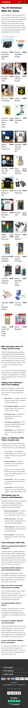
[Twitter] (15, 693)
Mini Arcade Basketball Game (4, 78)
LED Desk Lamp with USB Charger (18, 259)
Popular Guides (8, 674)
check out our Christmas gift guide (11, 30)
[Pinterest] (19, 693)
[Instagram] (12, 693)
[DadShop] (7, 2)
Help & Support (8, 667)
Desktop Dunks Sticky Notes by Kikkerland (5, 259)
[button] (3, 40)
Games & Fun (8, 469)
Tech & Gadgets (9, 451)
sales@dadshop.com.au (9, 684)
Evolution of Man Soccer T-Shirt (5, 193)
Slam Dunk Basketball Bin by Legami (18, 54)
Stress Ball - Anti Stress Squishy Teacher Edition (4, 122)
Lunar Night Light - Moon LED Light (4, 171)
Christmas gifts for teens (16, 352)
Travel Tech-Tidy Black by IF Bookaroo (4, 281)
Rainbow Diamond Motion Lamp (4, 237)
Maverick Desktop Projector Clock (5, 147)
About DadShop (8, 671)
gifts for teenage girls (6, 377)
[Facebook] (8, 693)
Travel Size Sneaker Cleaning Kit (18, 237)
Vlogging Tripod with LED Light (18, 78)
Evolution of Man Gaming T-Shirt (4, 215)
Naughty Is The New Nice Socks (18, 120)
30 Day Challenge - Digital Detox (18, 171)
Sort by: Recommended (9, 36)
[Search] (19, 1)
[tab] (14, 667)
